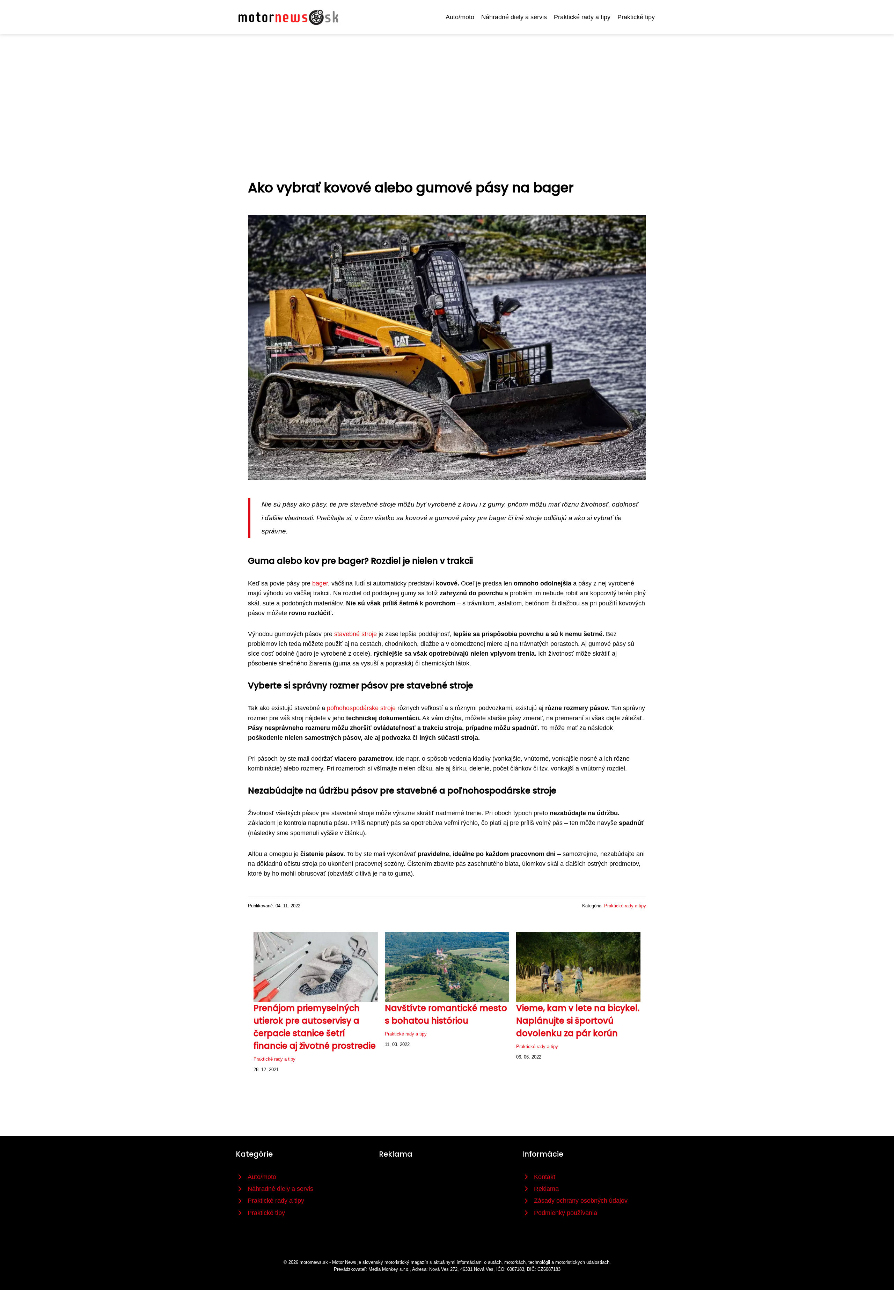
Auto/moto (460, 17)
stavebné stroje (355, 634)
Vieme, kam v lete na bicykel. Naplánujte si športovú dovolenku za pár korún (577, 1020)
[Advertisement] (447, 86)
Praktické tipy (636, 17)
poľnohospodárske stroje (361, 708)
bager (320, 583)
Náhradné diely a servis (514, 17)
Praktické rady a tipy (582, 17)
